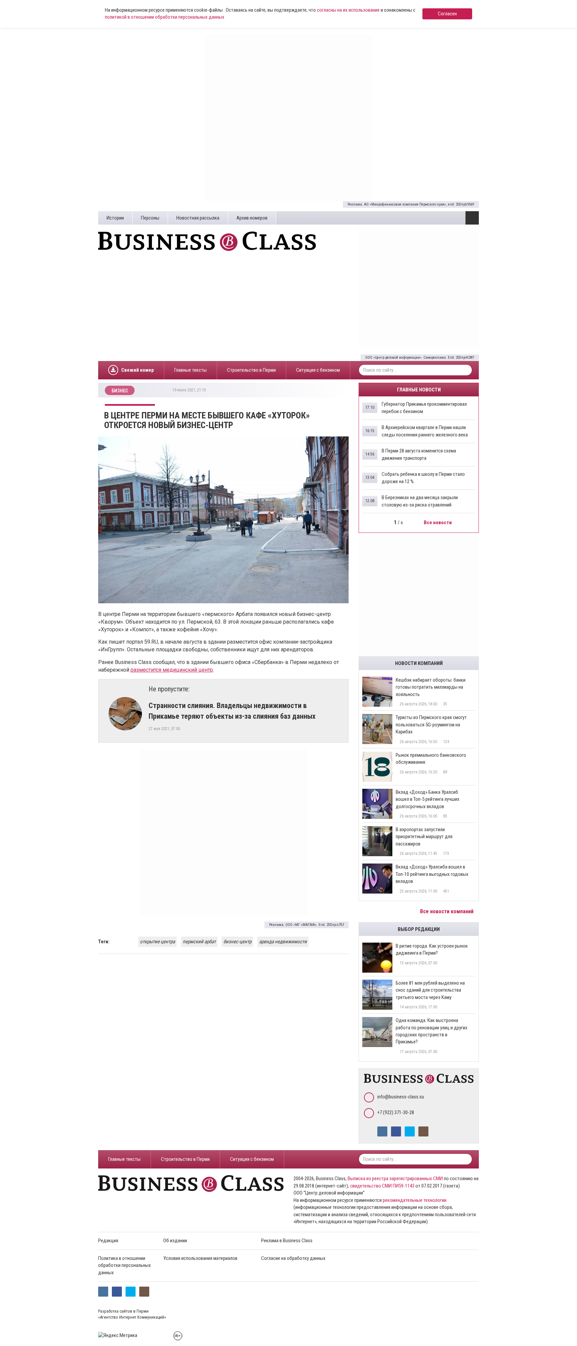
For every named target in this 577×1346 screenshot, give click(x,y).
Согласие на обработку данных (293, 1258)
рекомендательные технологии (414, 1200)
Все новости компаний (447, 911)
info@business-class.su (400, 1097)
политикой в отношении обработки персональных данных (164, 17)
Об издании (175, 1241)
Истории (115, 218)
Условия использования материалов (200, 1258)
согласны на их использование (348, 10)
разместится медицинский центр (172, 670)
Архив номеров (251, 218)
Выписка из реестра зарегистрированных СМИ (395, 1178)
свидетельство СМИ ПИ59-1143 (382, 1186)
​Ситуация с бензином (318, 370)
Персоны (150, 218)
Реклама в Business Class (287, 1241)
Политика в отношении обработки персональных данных (124, 1265)
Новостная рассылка (197, 218)
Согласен (447, 14)
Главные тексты (190, 370)
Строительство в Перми (251, 370)
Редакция (108, 1241)
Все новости (438, 523)
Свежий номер (137, 370)
